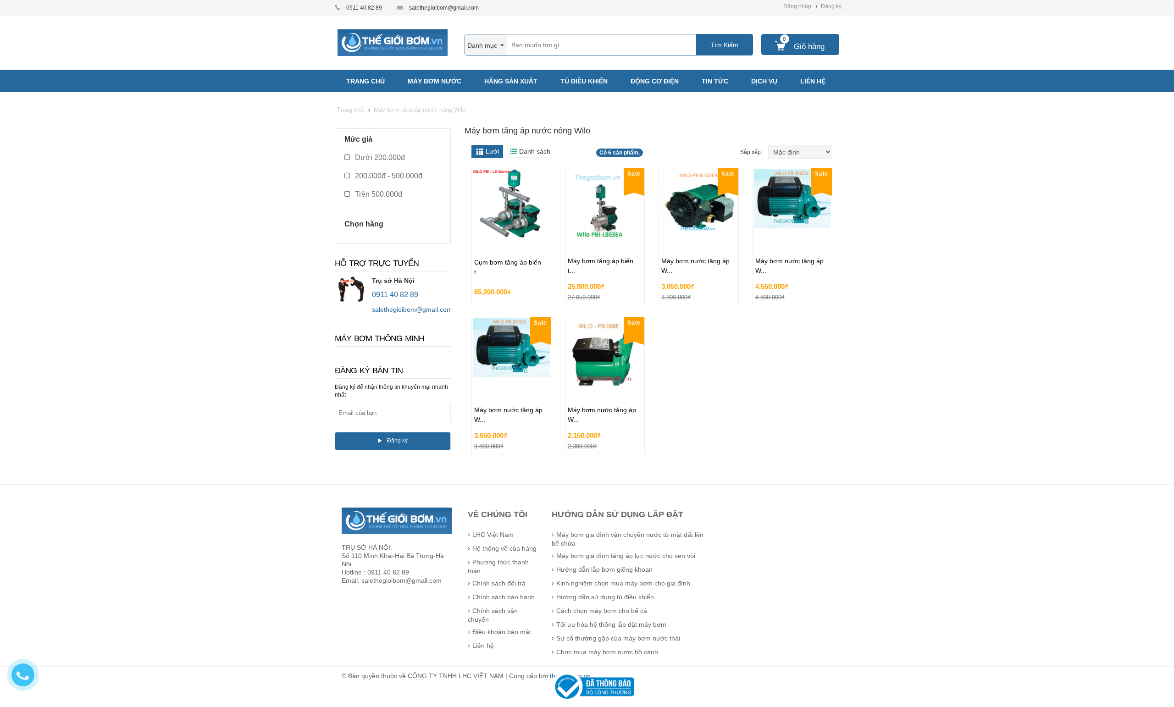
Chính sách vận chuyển (493, 615)
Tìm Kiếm (724, 45)
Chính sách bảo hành (503, 597)
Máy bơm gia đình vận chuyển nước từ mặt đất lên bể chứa (627, 539)
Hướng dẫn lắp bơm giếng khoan (604, 569)
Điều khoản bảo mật (501, 631)
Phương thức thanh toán (498, 566)
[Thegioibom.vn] (393, 42)
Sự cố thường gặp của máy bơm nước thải (618, 638)
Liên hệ (483, 645)
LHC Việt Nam (493, 534)
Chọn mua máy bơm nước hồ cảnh (607, 652)
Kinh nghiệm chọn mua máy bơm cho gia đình (623, 583)
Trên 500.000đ (377, 194)
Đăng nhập (797, 6)
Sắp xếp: (752, 152)
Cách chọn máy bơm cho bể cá (601, 610)
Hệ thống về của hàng (504, 548)
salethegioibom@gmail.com (444, 8)
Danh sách (534, 151)
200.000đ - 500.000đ (387, 176)
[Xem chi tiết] (542, 295)
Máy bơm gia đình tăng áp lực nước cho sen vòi (625, 555)
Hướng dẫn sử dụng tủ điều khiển (605, 597)
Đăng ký (831, 6)
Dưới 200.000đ (379, 157)
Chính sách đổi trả (499, 583)
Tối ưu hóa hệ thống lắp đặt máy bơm (611, 624)
